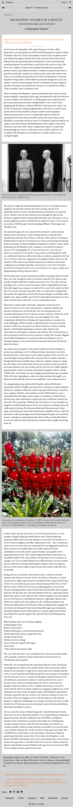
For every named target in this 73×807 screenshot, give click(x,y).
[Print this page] (21, 792)
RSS (42, 798)
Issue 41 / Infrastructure (37, 7)
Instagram (9, 798)
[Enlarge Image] (5, 188)
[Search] (70, 2)
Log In (64, 2)
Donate (64, 798)
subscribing (18, 782)
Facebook (32, 798)
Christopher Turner (11, 757)
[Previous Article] (3, 8)
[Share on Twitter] (10, 792)
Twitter (21, 798)
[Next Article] (69, 8)
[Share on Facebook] (14, 792)
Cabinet (9, 2)
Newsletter (53, 798)
